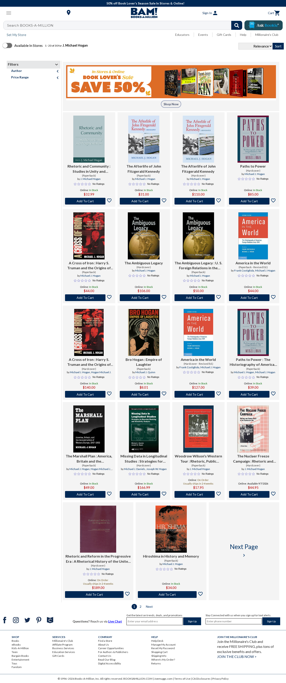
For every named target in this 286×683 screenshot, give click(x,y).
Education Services (63, 652)
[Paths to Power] (253, 139)
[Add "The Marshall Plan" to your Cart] (89, 494)
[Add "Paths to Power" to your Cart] (253, 201)
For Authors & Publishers (113, 652)
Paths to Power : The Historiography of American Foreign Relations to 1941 (253, 362)
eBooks (16, 644)
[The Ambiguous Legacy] (144, 236)
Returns (156, 663)
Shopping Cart (159, 652)
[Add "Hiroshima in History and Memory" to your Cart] (171, 594)
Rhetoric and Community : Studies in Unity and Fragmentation (88, 169)
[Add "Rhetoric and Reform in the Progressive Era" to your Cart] (98, 594)
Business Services (63, 648)
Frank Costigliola (244, 270)
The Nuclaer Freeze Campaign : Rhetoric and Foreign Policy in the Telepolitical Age (253, 459)
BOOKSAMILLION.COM (137, 678)
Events (203, 35)
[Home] (143, 13)
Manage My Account (163, 644)
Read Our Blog (106, 659)
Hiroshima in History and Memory (171, 556)
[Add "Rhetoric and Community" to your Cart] (89, 201)
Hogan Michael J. (101, 372)
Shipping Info (158, 655)
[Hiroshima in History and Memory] (171, 529)
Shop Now (171, 104)
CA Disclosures (201, 678)
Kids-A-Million (20, 648)
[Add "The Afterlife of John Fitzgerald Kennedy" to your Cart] (144, 201)
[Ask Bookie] (263, 25)
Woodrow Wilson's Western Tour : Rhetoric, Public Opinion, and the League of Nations (198, 459)
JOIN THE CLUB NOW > (237, 656)
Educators (182, 35)
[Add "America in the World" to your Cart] (253, 297)
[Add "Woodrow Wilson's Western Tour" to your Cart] (199, 494)
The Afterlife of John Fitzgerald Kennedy (143, 168)
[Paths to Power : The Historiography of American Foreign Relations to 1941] (253, 332)
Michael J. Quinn (145, 372)
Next (149, 606)
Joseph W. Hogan (156, 469)
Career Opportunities (111, 648)
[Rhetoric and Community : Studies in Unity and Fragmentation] (89, 139)
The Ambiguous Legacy (143, 263)
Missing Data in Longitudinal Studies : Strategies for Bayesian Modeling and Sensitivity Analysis (143, 459)
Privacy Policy (220, 678)
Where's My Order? (163, 659)
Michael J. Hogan (145, 179)
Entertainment (20, 659)
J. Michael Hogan (90, 179)
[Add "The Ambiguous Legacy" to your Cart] (144, 297)
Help (243, 35)
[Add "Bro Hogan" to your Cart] (144, 394)
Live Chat (115, 621)
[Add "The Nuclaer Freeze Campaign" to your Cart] (253, 494)
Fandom (17, 667)
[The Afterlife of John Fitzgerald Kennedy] (143, 139)
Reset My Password (163, 648)
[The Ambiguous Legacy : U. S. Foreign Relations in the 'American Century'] (198, 236)
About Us (103, 644)
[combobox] (126, 25)
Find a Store (105, 640)
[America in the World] (253, 236)
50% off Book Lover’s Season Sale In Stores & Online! (145, 3)
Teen (15, 652)
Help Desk (157, 640)
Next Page (244, 550)
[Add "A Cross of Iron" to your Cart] (89, 297)
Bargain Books (20, 655)
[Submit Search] (236, 25)
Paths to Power (253, 166)
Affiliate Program (62, 644)
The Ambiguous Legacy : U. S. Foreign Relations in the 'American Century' (198, 266)
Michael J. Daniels (134, 469)
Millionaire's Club (266, 35)
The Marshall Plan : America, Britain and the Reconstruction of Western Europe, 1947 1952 (89, 459)
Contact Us (104, 655)
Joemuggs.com (163, 678)
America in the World (253, 263)
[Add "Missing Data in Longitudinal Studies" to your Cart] (144, 494)
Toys (14, 663)
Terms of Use (182, 678)
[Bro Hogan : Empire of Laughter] (143, 332)
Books (15, 640)
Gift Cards (224, 35)
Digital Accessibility (109, 663)
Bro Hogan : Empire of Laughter (144, 361)
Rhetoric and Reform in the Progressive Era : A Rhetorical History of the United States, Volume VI (98, 559)
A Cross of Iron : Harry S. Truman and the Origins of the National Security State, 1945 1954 (89, 266)
